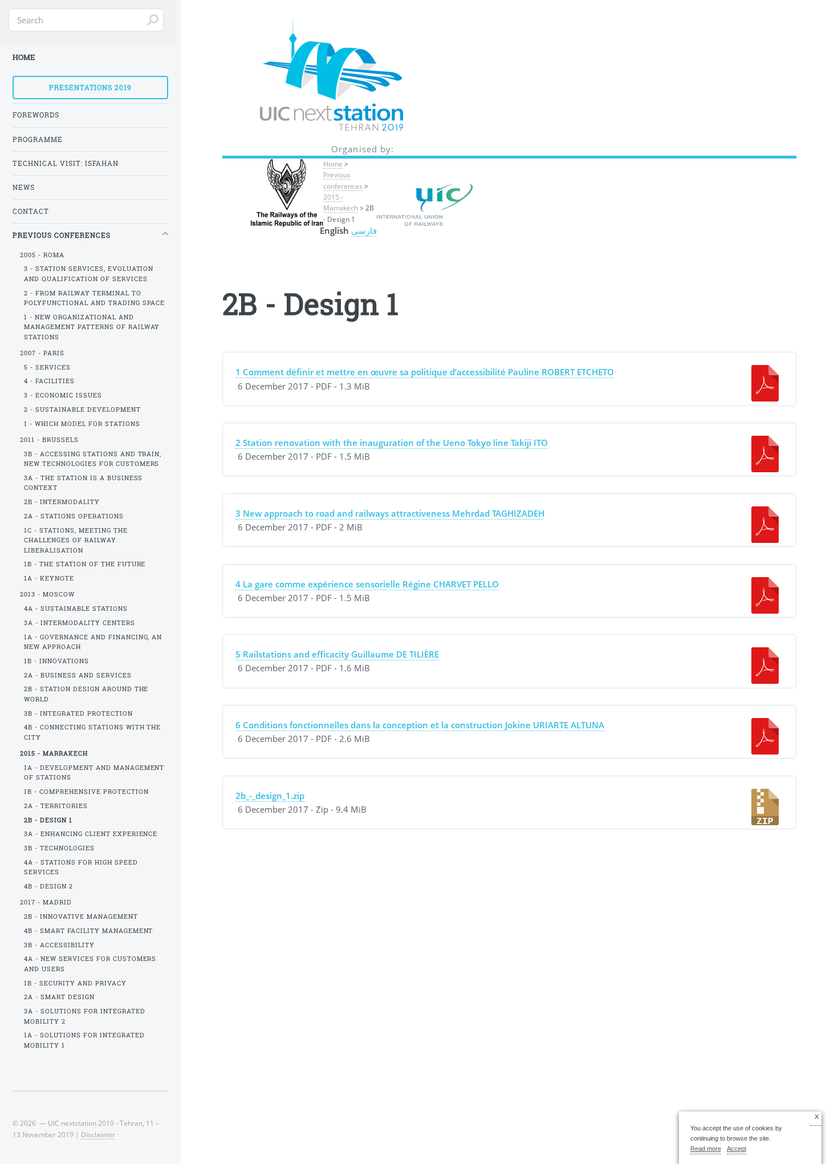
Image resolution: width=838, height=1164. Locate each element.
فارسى (364, 230)
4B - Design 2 (48, 886)
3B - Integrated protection (78, 713)
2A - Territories (56, 806)
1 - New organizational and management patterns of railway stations (92, 327)
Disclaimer (98, 1134)
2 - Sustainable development (82, 409)
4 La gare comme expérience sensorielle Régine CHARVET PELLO (367, 584)
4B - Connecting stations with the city (92, 732)
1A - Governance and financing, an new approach (93, 642)
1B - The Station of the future (85, 564)
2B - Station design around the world (86, 694)
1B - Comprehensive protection (86, 792)
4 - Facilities (49, 381)
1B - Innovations (56, 661)
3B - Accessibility (59, 945)
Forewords (36, 115)
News (24, 187)
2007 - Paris (42, 353)
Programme (38, 139)
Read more (705, 1148)
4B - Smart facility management (88, 931)
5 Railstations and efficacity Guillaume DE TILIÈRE (337, 654)
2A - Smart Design (59, 997)
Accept (736, 1148)
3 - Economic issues (63, 395)
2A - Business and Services (78, 675)
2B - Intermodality (62, 502)
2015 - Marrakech (340, 202)
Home (333, 163)
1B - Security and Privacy (75, 983)
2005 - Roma (42, 255)
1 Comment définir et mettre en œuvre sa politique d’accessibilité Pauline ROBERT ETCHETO (424, 372)
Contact (31, 211)
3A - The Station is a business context (83, 483)
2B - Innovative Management (81, 916)
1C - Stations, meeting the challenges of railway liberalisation (76, 540)
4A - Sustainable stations (76, 609)
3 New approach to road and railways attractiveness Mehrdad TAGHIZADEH (389, 513)
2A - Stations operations (74, 516)
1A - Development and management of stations (94, 772)
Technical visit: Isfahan (66, 163)
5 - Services (47, 367)
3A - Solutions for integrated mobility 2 (84, 1016)
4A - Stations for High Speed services (81, 867)
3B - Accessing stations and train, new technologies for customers (93, 459)
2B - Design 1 (48, 820)
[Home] (362, 75)
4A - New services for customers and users (90, 963)
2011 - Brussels (49, 440)
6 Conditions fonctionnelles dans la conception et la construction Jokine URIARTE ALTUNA (419, 725)
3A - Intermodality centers (79, 623)
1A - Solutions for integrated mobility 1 (84, 1040)
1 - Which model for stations (82, 424)
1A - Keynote (49, 578)
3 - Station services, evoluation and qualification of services (89, 273)
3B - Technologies (59, 848)
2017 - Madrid (46, 902)
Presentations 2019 (90, 87)
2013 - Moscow (47, 594)
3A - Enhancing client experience (91, 834)
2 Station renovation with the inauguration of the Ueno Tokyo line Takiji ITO (391, 442)
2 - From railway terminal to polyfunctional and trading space (94, 298)
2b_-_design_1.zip (269, 795)
